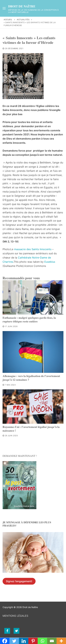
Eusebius (49, 261)
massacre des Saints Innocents (32, 249)
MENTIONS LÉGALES (15, 615)
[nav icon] (4, 8)
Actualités (23, 19)
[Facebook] (7, 631)
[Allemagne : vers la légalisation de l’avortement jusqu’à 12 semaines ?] (33, 352)
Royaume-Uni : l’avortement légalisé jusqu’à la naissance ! (31, 429)
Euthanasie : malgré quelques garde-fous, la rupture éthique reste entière (29, 319)
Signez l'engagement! (19, 581)
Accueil (8, 19)
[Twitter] (16, 631)
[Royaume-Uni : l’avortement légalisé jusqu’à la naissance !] (33, 406)
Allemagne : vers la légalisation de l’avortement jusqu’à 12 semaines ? (31, 378)
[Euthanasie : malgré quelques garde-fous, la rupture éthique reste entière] (33, 297)
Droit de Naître (21, 6)
